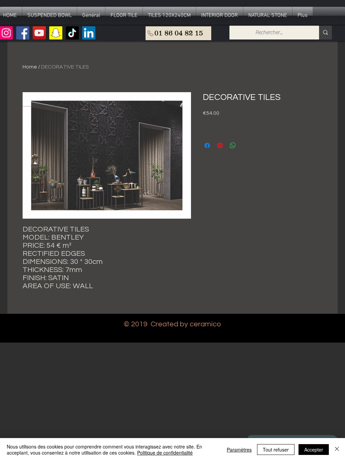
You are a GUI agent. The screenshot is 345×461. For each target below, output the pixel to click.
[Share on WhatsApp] (233, 145)
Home (30, 67)
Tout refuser (276, 449)
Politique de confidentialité (165, 452)
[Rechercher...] (325, 32)
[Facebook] (22, 32)
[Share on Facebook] (207, 145)
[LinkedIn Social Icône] (88, 32)
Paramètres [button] (239, 449)
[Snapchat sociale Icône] (55, 32)
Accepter (313, 449)
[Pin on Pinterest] (220, 145)
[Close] (337, 449)
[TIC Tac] (72, 32)
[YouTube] (39, 32)
